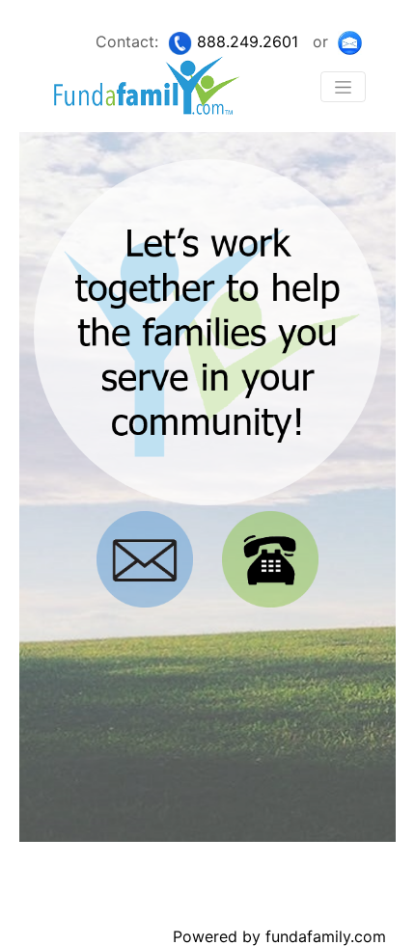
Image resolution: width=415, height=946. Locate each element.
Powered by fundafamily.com (279, 936)
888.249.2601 (247, 41)
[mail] (350, 41)
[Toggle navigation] (343, 86)
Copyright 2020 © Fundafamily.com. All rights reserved (157, 896)
